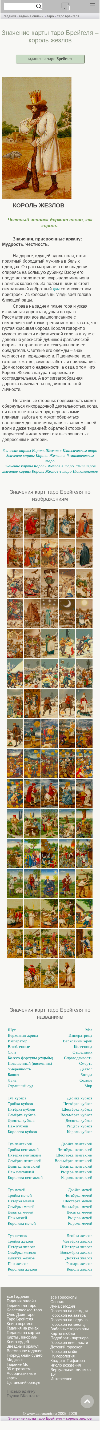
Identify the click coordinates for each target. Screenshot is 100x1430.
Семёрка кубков (21, 1115)
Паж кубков (18, 1126)
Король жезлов (79, 1269)
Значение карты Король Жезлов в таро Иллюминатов (50, 471)
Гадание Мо (17, 1364)
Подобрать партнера (69, 1338)
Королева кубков (22, 1132)
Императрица (80, 1035)
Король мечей (80, 1223)
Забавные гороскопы (69, 1329)
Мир (88, 1086)
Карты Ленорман (22, 1337)
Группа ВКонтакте (23, 1395)
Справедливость (78, 1058)
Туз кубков (17, 1098)
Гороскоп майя (63, 1351)
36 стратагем (18, 1369)
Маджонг (15, 1359)
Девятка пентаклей (24, 1166)
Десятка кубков (79, 1120)
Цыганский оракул (23, 1382)
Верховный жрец (77, 1041)
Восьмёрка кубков (76, 1115)
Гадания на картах (23, 1332)
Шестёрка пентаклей (74, 1155)
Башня (13, 1074)
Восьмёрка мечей (77, 1206)
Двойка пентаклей (76, 1144)
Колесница (83, 1047)
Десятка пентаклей (76, 1166)
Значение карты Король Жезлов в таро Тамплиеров (50, 466)
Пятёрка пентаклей (24, 1155)
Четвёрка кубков (77, 1104)
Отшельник (82, 1052)
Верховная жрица (23, 1035)
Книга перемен (20, 1323)
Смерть (85, 1063)
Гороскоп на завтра (68, 1315)
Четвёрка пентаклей (75, 1149)
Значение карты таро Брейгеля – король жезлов (50, 1418)
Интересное (61, 1378)
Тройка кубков (20, 1104)
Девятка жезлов (21, 1258)
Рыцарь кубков (79, 1126)
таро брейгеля (68, 16)
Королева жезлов (22, 1269)
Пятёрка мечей (21, 1201)
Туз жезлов (17, 1236)
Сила (12, 1052)
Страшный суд (20, 1086)
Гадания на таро (21, 1305)
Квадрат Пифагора (67, 1360)
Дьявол (86, 1069)
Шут (12, 1030)
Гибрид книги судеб (25, 1355)
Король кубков (79, 1132)
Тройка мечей (20, 1195)
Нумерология (62, 1356)
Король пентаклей (76, 1177)
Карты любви (62, 1333)
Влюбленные (19, 1047)
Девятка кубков (21, 1120)
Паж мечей (17, 1218)
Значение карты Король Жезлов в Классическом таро (50, 450)
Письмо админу (21, 1391)
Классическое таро (24, 1310)
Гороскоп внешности (69, 1342)
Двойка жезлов (79, 1236)
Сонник (57, 1301)
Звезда (86, 1074)
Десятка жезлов (78, 1258)
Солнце (85, 1080)
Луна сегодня (62, 1306)
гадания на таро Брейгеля (50, 59)
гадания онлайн (31, 16)
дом (56, 289)
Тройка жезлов (20, 1241)
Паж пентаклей (21, 1172)
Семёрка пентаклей (24, 1161)
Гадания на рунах (23, 1328)
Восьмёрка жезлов (76, 1252)
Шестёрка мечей (77, 1201)
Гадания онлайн (21, 1301)
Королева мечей (22, 1223)
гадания (10, 16)
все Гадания (18, 1296)
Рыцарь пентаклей (76, 1172)
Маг (88, 1030)
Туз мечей (16, 1190)
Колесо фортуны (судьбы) (30, 1058)
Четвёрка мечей (78, 1195)
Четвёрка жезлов (77, 1241)
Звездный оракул (23, 1346)
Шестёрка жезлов (77, 1247)
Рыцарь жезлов (79, 1264)
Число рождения (65, 1365)
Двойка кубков (79, 1098)
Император (17, 1041)
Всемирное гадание (24, 1350)
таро (50, 16)
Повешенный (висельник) (30, 1063)
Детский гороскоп (66, 1347)
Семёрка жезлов (22, 1252)
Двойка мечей (80, 1190)
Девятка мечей (20, 1212)
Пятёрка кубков (21, 1109)
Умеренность (19, 1069)
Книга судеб (18, 1341)
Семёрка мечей (21, 1206)
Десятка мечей (79, 1212)
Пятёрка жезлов (21, 1247)
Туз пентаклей (20, 1144)
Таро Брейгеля (20, 1319)
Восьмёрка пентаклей (73, 1161)
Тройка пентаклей (23, 1149)
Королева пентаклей (25, 1177)
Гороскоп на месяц (67, 1324)
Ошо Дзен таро (20, 1314)
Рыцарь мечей (80, 1218)
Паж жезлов (18, 1264)
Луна (12, 1080)
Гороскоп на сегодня (69, 1310)
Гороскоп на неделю (68, 1319)
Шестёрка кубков (77, 1109)
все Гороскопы (63, 1297)
